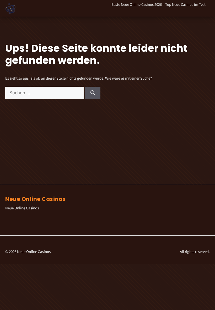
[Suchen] (92, 93)
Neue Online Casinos (35, 199)
